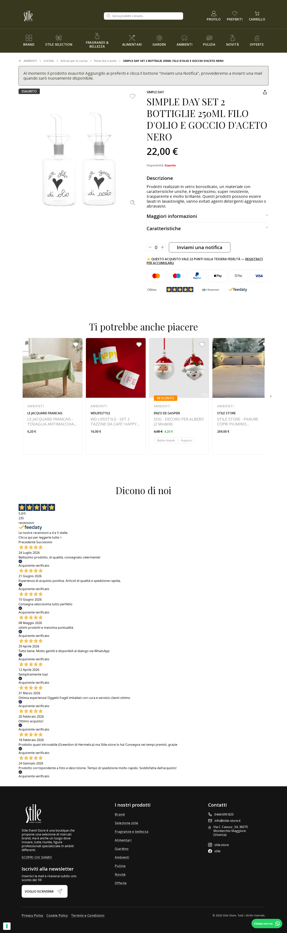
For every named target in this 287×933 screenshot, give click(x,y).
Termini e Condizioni (87, 915)
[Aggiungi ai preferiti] (132, 96)
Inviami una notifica (199, 247)
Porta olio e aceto (105, 61)
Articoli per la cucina (74, 61)
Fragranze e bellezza (131, 832)
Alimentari (123, 840)
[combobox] (146, 16)
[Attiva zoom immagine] (132, 202)
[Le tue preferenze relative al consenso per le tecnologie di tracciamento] (7, 926)
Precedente (27, 542)
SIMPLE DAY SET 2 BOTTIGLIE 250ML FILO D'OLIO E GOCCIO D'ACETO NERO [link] (173, 61)
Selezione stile (126, 823)
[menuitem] (29, 40)
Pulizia (120, 866)
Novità (120, 874)
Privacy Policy (32, 915)
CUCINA (49, 61)
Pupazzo (186, 440)
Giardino (121, 849)
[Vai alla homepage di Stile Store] (61, 15)
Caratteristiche (164, 228)
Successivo (44, 542)
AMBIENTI (30, 61)
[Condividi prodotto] (264, 92)
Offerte (121, 883)
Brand (120, 814)
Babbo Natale (166, 440)
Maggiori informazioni (172, 216)
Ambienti (122, 857)
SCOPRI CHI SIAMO (37, 857)
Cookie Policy (57, 915)
